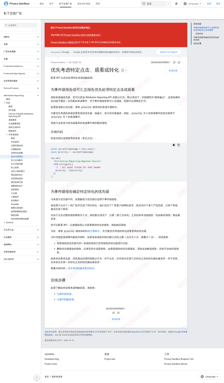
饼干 (51, 3)
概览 (42, 3)
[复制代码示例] (178, 145)
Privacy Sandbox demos (175, 364)
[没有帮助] (179, 62)
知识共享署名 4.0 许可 (92, 332)
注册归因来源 (64, 293)
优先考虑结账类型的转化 (81, 268)
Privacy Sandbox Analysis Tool (178, 359)
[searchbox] (20, 25)
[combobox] (156, 3)
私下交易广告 (65, 3)
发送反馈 (173, 70)
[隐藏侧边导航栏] (37, 377)
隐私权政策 (57, 376)
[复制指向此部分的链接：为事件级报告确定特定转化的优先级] (112, 192)
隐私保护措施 (83, 3)
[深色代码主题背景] (173, 145)
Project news (51, 364)
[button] (18, 37)
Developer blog (52, 359)
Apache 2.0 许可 (139, 332)
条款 (47, 376)
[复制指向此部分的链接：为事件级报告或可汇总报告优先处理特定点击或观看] (138, 90)
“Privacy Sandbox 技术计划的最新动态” (82, 35)
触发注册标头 (92, 231)
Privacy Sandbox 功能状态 (63, 42)
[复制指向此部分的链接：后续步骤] (68, 280)
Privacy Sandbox (58, 62)
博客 (98, 3)
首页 (209, 3)
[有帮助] (174, 62)
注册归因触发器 (65, 299)
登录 (218, 3)
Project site (109, 359)
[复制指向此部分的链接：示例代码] (66, 132)
